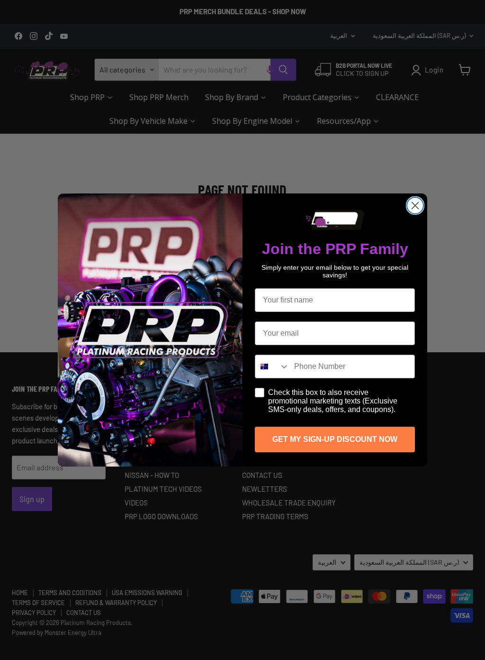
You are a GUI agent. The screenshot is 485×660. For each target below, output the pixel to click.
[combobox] (272, 366)
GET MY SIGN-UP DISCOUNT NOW (334, 439)
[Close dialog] (415, 205)
